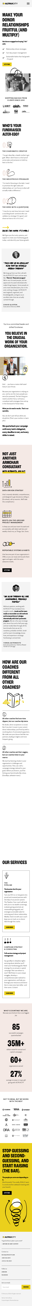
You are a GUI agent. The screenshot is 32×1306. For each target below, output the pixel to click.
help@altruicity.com (8, 1255)
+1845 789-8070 (6, 1258)
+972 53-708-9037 (7, 1261)
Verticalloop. (8, 1298)
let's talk (7, 64)
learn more (9, 927)
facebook (5, 1275)
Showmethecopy (14, 1300)
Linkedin (4, 1272)
